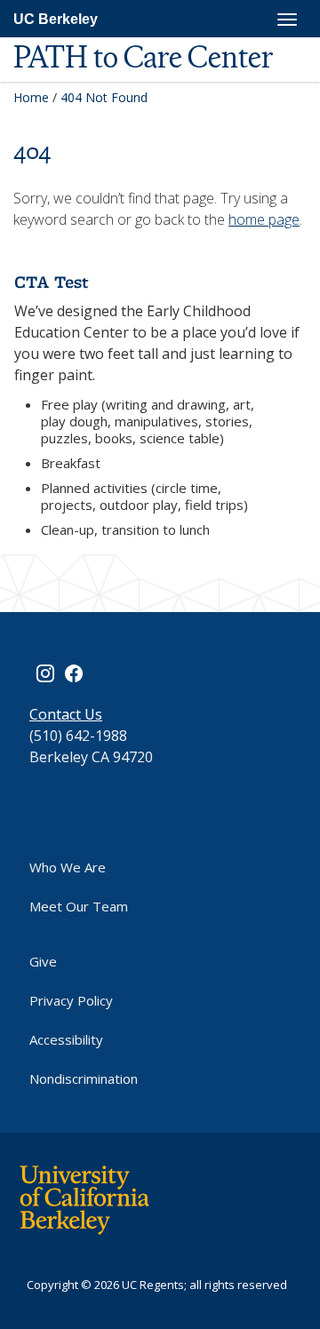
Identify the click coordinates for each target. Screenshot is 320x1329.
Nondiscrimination (83, 1078)
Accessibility (66, 1039)
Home (31, 97)
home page (264, 219)
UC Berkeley (55, 19)
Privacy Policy (71, 1000)
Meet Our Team (78, 906)
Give (43, 961)
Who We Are (67, 867)
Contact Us (65, 714)
